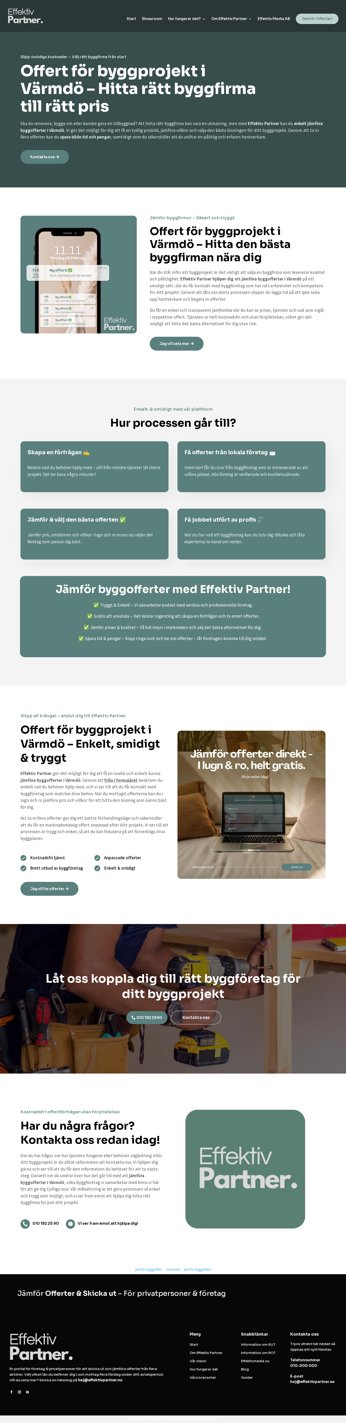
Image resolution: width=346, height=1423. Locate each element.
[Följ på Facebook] (11, 1392)
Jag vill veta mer (174, 343)
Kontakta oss (42, 157)
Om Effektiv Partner (229, 19)
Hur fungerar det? (184, 19)
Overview (173, 1269)
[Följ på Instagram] (19, 1392)
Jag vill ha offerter (47, 889)
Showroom (152, 19)
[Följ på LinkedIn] (27, 1392)
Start (131, 19)
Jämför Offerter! (317, 18)
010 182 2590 (149, 1017)
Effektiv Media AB (274, 19)
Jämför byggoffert (148, 1269)
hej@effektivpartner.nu (100, 1380)
